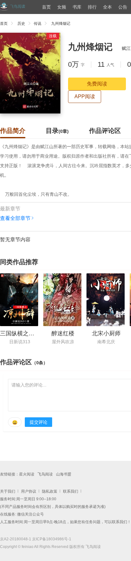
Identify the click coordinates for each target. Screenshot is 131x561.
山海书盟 (63, 474)
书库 (76, 7)
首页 (46, 7)
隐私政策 (49, 491)
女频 (61, 7)
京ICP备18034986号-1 (51, 539)
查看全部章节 (15, 218)
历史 (21, 23)
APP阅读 (84, 96)
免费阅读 (97, 83)
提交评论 (38, 422)
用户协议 (28, 491)
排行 (92, 7)
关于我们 (7, 491)
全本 (107, 7)
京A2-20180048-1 (15, 539)
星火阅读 (26, 474)
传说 (37, 23)
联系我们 (70, 491)
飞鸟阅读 (45, 474)
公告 (122, 7)
